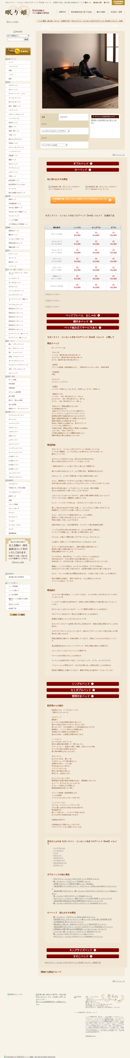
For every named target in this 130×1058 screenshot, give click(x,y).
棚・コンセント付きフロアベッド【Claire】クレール (72, 896)
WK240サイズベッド (16, 317)
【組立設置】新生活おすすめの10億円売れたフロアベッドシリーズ (78, 901)
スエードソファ (14, 444)
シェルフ (12, 521)
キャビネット (13, 517)
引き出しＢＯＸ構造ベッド (18, 212)
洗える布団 (12, 404)
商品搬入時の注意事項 (16, 577)
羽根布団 (12, 388)
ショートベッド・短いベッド (18, 333)
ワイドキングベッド (15, 304)
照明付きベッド (14, 230)
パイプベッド (13, 110)
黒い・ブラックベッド (16, 344)
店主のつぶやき (14, 604)
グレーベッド (13, 373)
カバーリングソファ (15, 452)
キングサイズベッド (15, 295)
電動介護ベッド (14, 247)
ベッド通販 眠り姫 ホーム (48, 21)
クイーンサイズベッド (16, 291)
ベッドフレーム (59, 848)
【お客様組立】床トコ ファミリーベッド (68, 922)
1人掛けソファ (14, 456)
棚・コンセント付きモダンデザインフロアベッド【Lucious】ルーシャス (80, 903)
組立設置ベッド (14, 180)
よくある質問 (13, 594)
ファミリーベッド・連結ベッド (18, 299)
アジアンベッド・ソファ (17, 93)
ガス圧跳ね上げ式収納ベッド (18, 224)
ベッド (55, 853)
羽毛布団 (12, 384)
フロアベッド (58, 858)
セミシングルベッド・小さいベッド (18, 273)
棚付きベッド (13, 235)
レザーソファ (13, 440)
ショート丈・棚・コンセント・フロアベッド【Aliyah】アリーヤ (77, 931)
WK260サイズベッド (16, 321)
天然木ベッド (13, 143)
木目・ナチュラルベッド (17, 369)
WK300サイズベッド (16, 329)
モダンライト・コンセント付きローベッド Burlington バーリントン (78, 936)
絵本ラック (12, 496)
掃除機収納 (12, 533)
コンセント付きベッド (16, 239)
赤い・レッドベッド (15, 352)
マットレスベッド (15, 98)
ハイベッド (12, 266)
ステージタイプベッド (16, 147)
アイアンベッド (14, 168)
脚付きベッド (13, 262)
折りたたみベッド (15, 102)
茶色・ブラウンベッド (16, 356)
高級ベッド (12, 159)
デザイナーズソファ (15, 477)
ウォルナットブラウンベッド (18, 365)
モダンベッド (13, 164)
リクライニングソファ (16, 415)
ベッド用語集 (13, 586)
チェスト (12, 512)
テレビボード (13, 484)
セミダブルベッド (60, 863)
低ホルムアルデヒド (15, 139)
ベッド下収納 (13, 220)
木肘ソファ (12, 436)
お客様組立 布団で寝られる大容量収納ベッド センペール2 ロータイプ (79, 929)
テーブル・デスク (15, 525)
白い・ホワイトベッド (16, 348)
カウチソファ (13, 427)
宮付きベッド (13, 122)
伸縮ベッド (12, 126)
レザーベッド (13, 172)
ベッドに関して (14, 590)
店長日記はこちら (91, 1036)
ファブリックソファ (15, 448)
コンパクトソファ (15, 473)
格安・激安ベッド (15, 106)
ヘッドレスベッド (15, 151)
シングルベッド (59, 860)
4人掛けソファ (14, 469)
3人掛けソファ (14, 464)
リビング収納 (13, 504)
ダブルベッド (58, 865)
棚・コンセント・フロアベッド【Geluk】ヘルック (72, 881)
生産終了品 (65, 21)
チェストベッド (14, 216)
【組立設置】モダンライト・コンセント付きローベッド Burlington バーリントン (83, 927)
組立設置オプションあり (17, 184)
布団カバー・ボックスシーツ (18, 408)
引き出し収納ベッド (15, 207)
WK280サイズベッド (16, 325)
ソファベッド (13, 66)
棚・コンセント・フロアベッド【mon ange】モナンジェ (74, 917)
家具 (10, 79)
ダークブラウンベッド (16, 361)
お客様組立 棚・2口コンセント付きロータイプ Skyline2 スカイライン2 (80, 200)
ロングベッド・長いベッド (18, 337)
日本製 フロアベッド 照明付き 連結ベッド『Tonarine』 (73, 884)
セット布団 (12, 379)
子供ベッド (12, 176)
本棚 (10, 500)
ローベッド (57, 855)
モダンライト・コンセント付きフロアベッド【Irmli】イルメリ (76, 879)
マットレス (12, 188)
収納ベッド (12, 199)
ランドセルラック (15, 492)
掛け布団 (12, 396)
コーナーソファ (14, 423)
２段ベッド (12, 135)
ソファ (11, 74)
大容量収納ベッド (15, 203)
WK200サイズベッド (16, 308)
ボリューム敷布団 (15, 392)
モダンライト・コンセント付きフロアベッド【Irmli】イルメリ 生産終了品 (73, 962)
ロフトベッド (13, 254)
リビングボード (14, 508)
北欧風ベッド (13, 155)
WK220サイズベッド (16, 313)
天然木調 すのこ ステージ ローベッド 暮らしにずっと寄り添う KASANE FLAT (82, 919)
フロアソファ (13, 431)
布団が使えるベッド (15, 243)
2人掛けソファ (14, 460)
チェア (11, 529)
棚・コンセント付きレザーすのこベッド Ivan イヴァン (73, 934)
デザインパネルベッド (16, 114)
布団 (10, 70)
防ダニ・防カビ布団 (15, 400)
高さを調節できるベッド (17, 192)
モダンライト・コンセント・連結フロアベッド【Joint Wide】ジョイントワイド (82, 898)
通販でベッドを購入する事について (18, 599)
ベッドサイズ (58, 851)
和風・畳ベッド (14, 131)
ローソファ (12, 419)
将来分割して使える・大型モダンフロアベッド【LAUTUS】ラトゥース (79, 924)
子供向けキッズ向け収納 (17, 488)
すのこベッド (13, 89)
